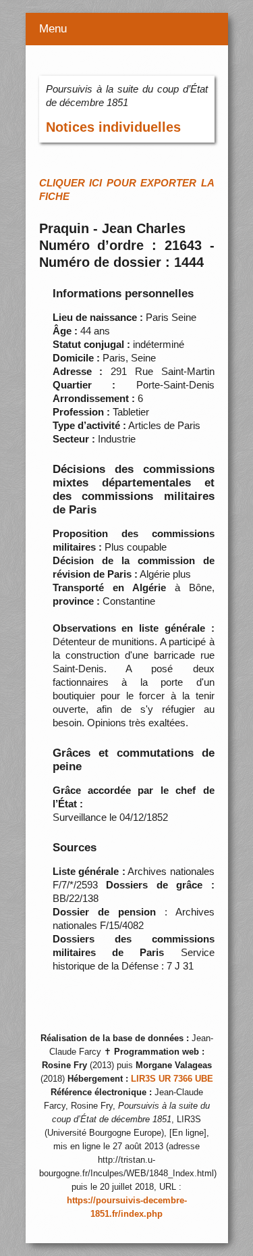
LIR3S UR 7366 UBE (172, 1079)
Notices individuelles (113, 127)
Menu (53, 28)
